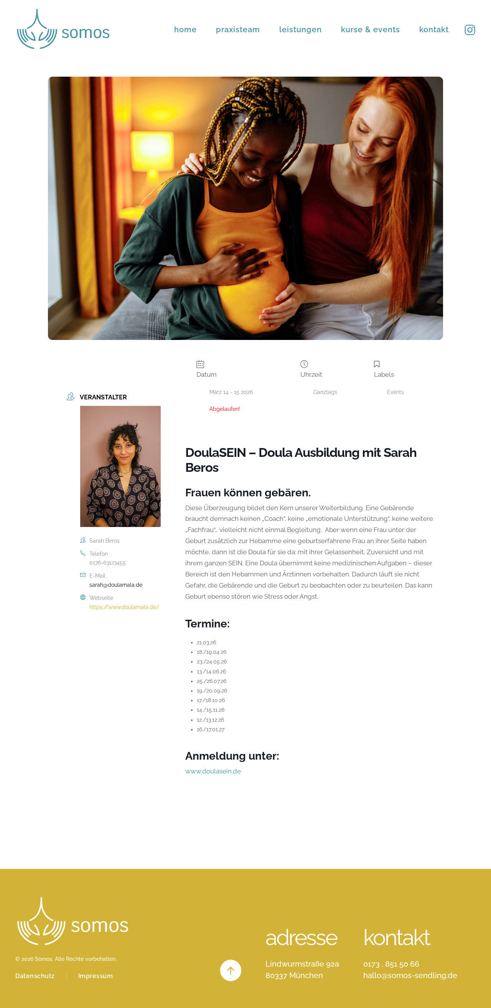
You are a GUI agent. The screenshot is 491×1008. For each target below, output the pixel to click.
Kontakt (434, 29)
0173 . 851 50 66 (391, 964)
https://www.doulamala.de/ (124, 607)
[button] (230, 970)
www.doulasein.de (213, 771)
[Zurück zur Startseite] (63, 29)
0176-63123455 (107, 563)
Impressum (95, 976)
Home (185, 29)
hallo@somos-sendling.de (410, 975)
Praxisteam (238, 29)
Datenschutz (35, 976)
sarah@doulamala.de (115, 585)
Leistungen (300, 29)
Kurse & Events (370, 29)
